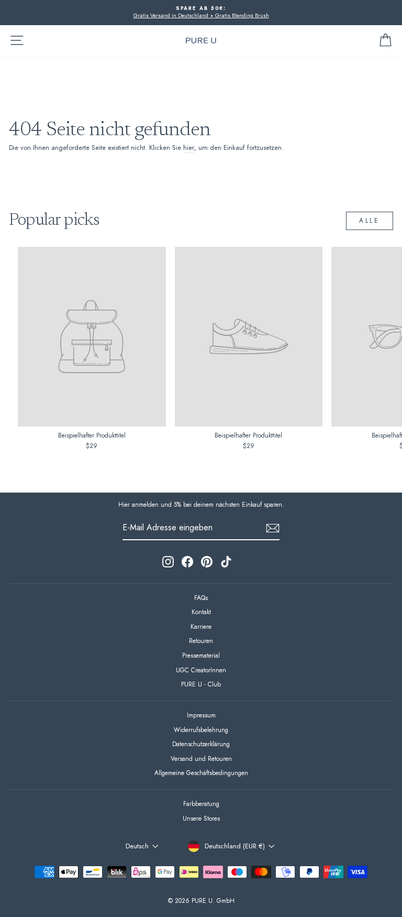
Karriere (201, 626)
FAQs (201, 597)
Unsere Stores (201, 818)
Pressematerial (201, 655)
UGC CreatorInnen (201, 669)
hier (188, 147)
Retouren (201, 640)
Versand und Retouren (201, 758)
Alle (369, 220)
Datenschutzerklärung (201, 743)
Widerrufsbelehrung (201, 729)
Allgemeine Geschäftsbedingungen (201, 772)
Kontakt (201, 611)
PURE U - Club (201, 684)
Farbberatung (201, 803)
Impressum (201, 715)
